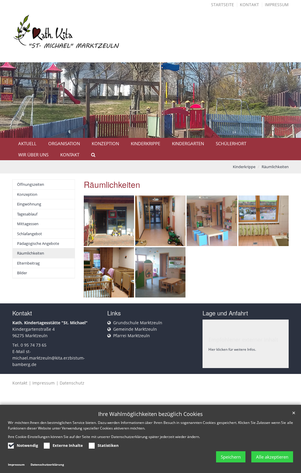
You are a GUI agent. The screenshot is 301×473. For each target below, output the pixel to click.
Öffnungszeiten (30, 184)
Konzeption (105, 143)
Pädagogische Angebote (38, 243)
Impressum (277, 4)
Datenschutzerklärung (47, 464)
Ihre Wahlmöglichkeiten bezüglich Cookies (150, 414)
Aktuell (27, 143)
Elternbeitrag (28, 263)
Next (286, 108)
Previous (15, 108)
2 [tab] (150, 137)
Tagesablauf (27, 214)
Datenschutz (72, 383)
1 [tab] (142, 137)
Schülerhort (231, 143)
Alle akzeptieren (272, 457)
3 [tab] (159, 137)
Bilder (22, 272)
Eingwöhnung (29, 204)
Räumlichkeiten (275, 166)
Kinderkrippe (145, 143)
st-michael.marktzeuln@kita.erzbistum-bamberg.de (48, 358)
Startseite (222, 4)
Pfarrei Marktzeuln (131, 335)
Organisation (64, 143)
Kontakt (249, 4)
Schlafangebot (29, 233)
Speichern (231, 457)
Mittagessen (28, 223)
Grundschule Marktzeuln (137, 322)
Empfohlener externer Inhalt (243, 339)
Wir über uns (33, 155)
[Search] (90, 154)
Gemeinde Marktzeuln (135, 329)
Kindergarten (188, 143)
